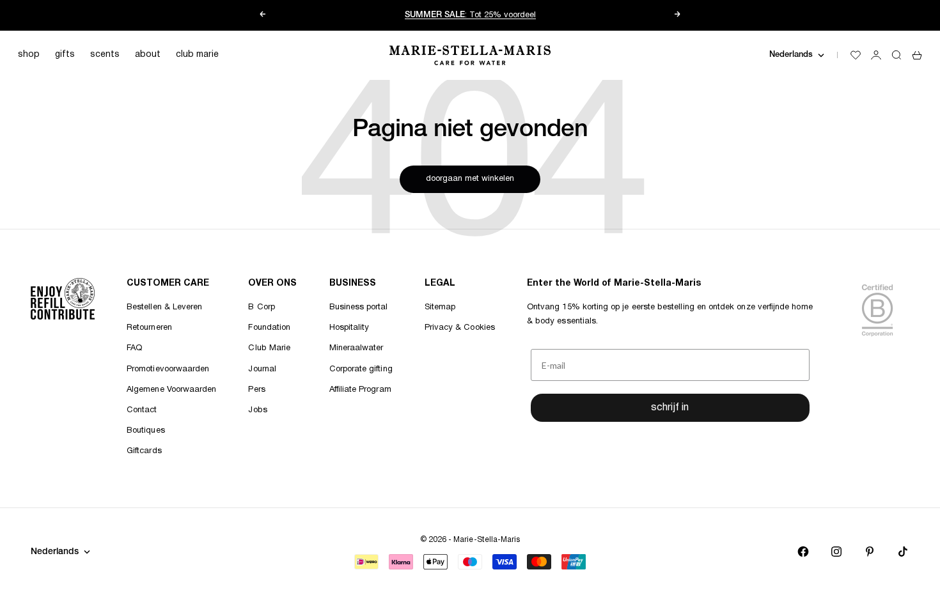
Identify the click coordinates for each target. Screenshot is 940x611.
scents (105, 54)
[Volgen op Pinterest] (869, 551)
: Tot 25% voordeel (470, 15)
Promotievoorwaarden (168, 369)
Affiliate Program (360, 390)
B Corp (261, 307)
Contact (142, 410)
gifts (65, 54)
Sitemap (440, 307)
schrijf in (670, 407)
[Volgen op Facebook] (803, 551)
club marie (197, 54)
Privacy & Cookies (460, 328)
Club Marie (269, 348)
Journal (262, 369)
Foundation (269, 328)
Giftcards (144, 451)
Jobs (257, 410)
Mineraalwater (356, 348)
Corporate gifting (361, 369)
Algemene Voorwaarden (171, 390)
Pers (256, 390)
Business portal (358, 307)
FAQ (134, 348)
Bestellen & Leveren (164, 307)
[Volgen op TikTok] (903, 551)
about (148, 54)
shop (29, 54)
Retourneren (149, 328)
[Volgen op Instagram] (836, 551)
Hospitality (349, 328)
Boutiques (146, 431)
